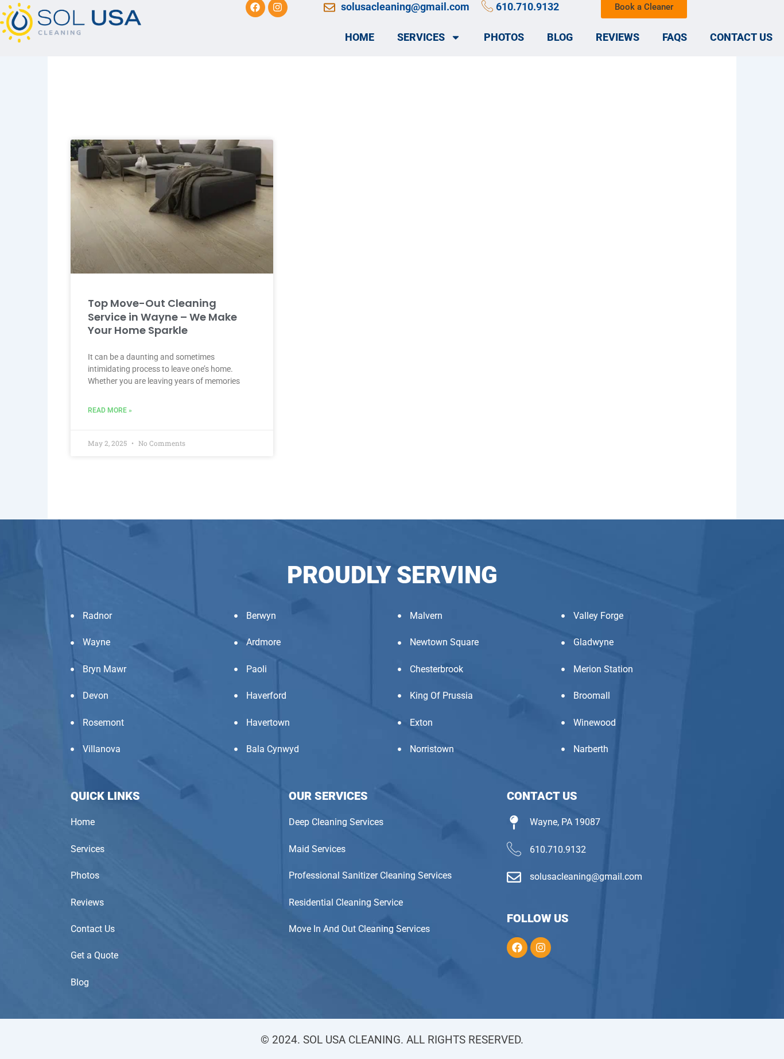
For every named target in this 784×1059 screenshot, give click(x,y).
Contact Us (741, 37)
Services (421, 37)
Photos (504, 37)
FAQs (674, 37)
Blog (560, 37)
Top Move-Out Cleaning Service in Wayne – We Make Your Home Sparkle (162, 316)
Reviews (617, 37)
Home (359, 37)
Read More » (110, 410)
